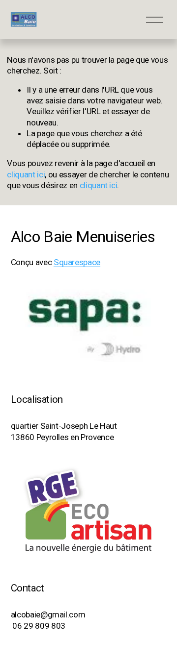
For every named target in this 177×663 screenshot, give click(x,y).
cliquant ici (26, 174)
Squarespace (77, 262)
